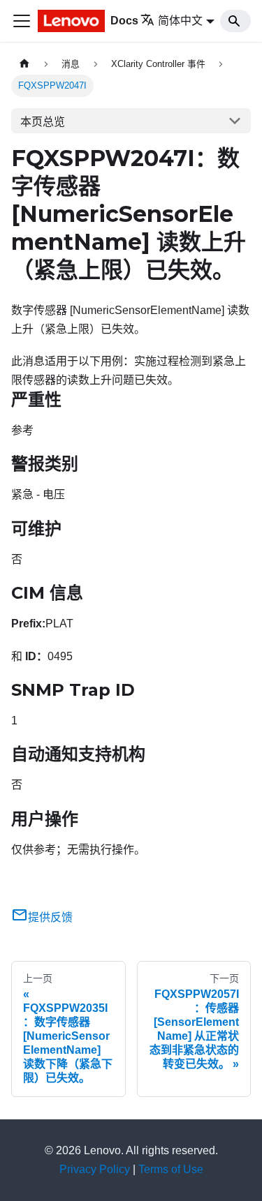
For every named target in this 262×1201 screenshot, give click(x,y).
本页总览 (42, 122)
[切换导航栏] (21, 20)
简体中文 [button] (180, 21)
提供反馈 (50, 917)
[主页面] (24, 64)
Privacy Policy (94, 1169)
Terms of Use (170, 1169)
